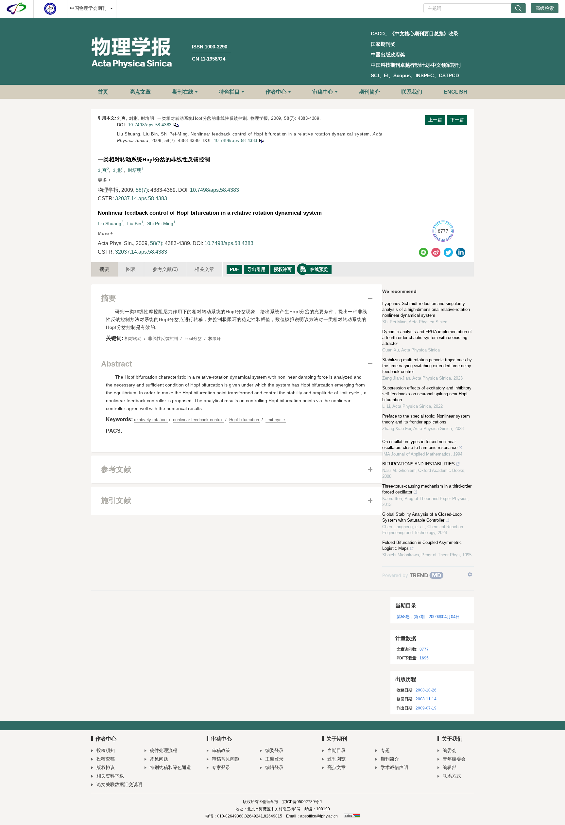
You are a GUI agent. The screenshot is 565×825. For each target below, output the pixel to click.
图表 (131, 269)
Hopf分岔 (193, 338)
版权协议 (105, 767)
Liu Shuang (109, 223)
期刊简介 (369, 92)
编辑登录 (274, 767)
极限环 (215, 338)
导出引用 (256, 269)
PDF (234, 269)
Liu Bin (134, 223)
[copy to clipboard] (261, 140)
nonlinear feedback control (198, 419)
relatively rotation (151, 419)
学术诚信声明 (394, 767)
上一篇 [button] (435, 119)
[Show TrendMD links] (469, 574)
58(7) (142, 190)
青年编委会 (454, 759)
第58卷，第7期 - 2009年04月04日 (428, 616)
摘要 (104, 269)
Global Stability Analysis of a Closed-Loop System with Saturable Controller (422, 517)
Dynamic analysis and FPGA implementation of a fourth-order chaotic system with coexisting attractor (427, 337)
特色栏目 (229, 92)
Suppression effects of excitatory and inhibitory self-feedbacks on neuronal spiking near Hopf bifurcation (426, 394)
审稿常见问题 (225, 759)
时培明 (135, 170)
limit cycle (275, 419)
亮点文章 (140, 92)
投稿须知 (105, 750)
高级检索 (545, 8)
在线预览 (319, 269)
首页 (103, 92)
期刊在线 (182, 92)
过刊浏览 (336, 759)
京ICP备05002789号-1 (302, 801)
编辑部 (449, 767)
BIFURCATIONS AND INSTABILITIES (418, 463)
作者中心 (275, 92)
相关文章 (204, 269)
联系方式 (452, 776)
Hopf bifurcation (244, 419)
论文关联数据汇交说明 (119, 784)
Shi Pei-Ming (160, 223)
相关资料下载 (110, 776)
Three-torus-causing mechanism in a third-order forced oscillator (426, 489)
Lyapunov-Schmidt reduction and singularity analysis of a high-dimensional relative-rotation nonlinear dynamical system (426, 309)
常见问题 (159, 759)
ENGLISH (455, 92)
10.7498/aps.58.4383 (150, 124)
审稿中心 (322, 92)
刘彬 (117, 170)
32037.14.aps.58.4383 (141, 198)
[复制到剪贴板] (176, 124)
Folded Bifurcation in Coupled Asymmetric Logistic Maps (422, 545)
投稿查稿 (105, 759)
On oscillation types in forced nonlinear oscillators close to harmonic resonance (419, 444)
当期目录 (336, 750)
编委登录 (274, 750)
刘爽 (102, 170)
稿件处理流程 (163, 750)
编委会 (449, 750)
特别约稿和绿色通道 (170, 767)
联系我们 (411, 92)
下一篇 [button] (457, 119)
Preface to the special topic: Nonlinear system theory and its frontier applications (426, 419)
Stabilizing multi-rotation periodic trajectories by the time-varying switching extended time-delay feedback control (427, 365)
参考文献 (165, 269)
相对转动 (134, 338)
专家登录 (221, 767)
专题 (385, 750)
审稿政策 (221, 750)
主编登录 (274, 759)
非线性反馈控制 (163, 338)
